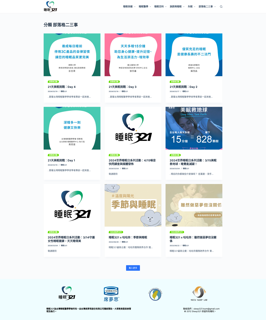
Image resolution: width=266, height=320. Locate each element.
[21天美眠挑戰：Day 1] (72, 128)
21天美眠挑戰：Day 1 (61, 160)
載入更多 (133, 268)
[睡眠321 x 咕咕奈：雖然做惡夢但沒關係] (194, 205)
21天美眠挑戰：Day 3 (122, 87)
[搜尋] (221, 6)
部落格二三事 (206, 6)
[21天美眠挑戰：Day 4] (72, 54)
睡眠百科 (159, 6)
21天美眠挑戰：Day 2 (183, 87)
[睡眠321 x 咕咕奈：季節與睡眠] (133, 205)
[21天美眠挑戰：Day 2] (194, 54)
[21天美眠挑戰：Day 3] (133, 54)
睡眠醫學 (143, 6)
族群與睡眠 (176, 6)
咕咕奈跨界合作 (116, 232)
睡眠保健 (128, 6)
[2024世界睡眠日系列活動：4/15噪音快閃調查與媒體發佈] (133, 128)
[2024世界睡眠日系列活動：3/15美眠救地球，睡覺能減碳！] (194, 128)
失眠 (190, 6)
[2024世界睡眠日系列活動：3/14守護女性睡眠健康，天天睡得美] (72, 205)
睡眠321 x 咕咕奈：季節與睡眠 (128, 237)
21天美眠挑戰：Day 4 (62, 87)
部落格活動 (53, 82)
